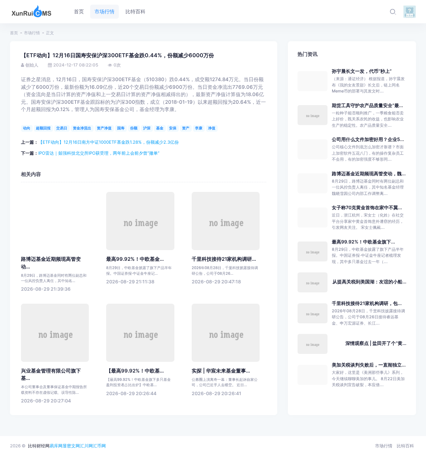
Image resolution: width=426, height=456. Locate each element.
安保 (172, 128)
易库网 (56, 445)
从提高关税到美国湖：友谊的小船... (369, 281)
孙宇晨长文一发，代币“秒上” (362, 71)
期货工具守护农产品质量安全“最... (367, 105)
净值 (211, 128)
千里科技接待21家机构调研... (224, 259)
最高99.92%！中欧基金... (135, 259)
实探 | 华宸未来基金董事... (221, 371)
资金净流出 (82, 128)
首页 (14, 32)
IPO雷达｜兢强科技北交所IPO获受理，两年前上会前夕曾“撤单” (98, 153)
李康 (198, 128)
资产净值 (104, 128)
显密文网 (71, 445)
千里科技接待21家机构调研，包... (367, 303)
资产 (185, 128)
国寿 (120, 128)
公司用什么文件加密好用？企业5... (368, 139)
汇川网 (86, 445)
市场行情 (32, 32)
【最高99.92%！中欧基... (135, 371)
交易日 (61, 128)
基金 (159, 128)
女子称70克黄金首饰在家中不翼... (367, 207)
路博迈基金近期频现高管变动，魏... (369, 173)
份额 (133, 128)
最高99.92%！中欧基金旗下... (363, 241)
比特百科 (405, 445)
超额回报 (43, 128)
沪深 (146, 128)
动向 (26, 128)
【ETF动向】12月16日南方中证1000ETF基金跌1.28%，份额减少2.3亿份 (108, 142)
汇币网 (99, 445)
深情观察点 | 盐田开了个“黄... (375, 343)
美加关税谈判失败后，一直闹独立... (369, 365)
